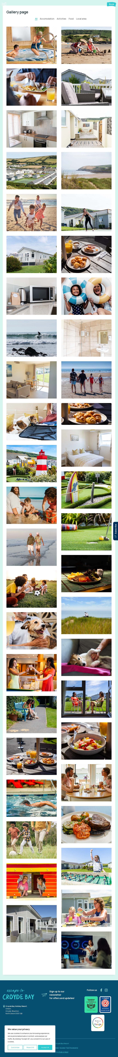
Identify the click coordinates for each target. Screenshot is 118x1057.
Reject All (30, 1047)
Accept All (45, 1047)
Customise (15, 1047)
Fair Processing (72, 1048)
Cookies (55, 1048)
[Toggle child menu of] (9, 4)
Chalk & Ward (63, 1052)
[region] (30, 1038)
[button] (6, 4)
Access (62, 1048)
